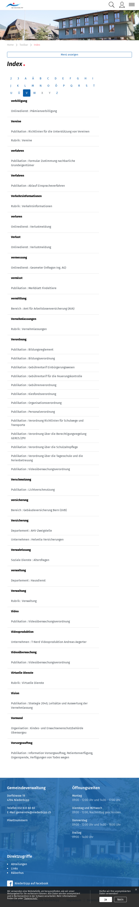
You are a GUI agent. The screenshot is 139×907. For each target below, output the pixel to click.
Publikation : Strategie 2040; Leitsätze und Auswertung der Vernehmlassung (49, 705)
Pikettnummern (17, 820)
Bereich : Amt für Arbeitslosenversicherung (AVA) (42, 308)
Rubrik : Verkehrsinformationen (31, 206)
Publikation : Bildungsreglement (32, 349)
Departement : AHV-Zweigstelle (31, 530)
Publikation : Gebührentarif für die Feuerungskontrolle (46, 376)
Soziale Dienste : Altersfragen (30, 560)
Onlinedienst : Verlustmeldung (31, 226)
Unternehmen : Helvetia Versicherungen (37, 539)
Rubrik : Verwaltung (24, 601)
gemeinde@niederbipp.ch (33, 812)
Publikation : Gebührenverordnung (33, 385)
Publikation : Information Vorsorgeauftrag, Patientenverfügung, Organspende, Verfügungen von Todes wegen (52, 755)
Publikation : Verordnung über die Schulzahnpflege (44, 447)
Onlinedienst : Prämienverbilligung (34, 111)
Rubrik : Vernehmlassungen (29, 329)
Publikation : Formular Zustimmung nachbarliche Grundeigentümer (43, 163)
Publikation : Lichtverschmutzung (33, 489)
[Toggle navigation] (131, 4)
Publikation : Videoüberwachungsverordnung (40, 469)
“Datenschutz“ (31, 898)
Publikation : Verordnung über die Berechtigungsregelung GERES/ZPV (48, 436)
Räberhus (17, 873)
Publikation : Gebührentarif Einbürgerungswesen (43, 367)
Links (14, 868)
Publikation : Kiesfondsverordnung (33, 394)
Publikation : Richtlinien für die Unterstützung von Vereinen (50, 131)
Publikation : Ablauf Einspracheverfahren (38, 185)
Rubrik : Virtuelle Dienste (27, 683)
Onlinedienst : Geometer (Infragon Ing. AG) (38, 267)
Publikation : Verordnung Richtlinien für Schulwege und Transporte (47, 423)
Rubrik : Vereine (21, 140)
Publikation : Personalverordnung (33, 411)
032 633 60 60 (26, 808)
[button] (112, 5)
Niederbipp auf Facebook (31, 883)
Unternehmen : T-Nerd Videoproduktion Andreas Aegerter (49, 642)
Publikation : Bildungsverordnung (33, 358)
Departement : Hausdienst (28, 580)
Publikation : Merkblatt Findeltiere (33, 288)
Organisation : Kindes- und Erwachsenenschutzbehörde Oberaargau (47, 730)
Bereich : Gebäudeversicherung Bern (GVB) (39, 510)
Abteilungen (19, 864)
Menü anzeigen (69, 54)
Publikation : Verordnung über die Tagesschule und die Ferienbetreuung (47, 458)
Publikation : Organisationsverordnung (36, 403)
